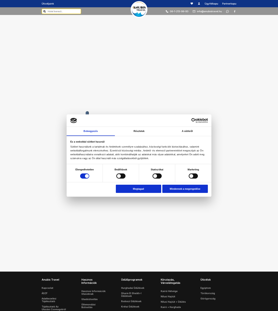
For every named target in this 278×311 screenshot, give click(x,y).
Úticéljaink (48, 3)
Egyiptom (205, 288)
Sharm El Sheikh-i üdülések (131, 294)
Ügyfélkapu (211, 3)
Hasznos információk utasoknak (93, 292)
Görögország (207, 298)
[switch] (120, 176)
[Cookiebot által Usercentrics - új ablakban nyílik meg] (194, 120)
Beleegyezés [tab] (90, 131)
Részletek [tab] (139, 131)
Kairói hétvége (169, 291)
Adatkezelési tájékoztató (49, 300)
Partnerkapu (229, 3)
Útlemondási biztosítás (88, 306)
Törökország (207, 293)
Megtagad (138, 188)
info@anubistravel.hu (209, 11)
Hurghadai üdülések (132, 288)
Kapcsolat (47, 288)
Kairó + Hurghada (171, 307)
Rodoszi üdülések (131, 301)
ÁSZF (44, 293)
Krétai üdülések (130, 306)
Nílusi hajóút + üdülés (173, 301)
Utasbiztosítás (89, 299)
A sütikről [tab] (187, 131)
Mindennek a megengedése (185, 188)
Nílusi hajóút (168, 296)
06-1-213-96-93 (179, 11)
